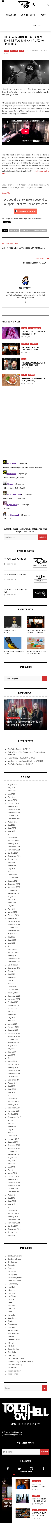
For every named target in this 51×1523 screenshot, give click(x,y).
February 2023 (13, 915)
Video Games (13, 1374)
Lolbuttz (11, 1299)
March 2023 (12, 912)
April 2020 (11, 1021)
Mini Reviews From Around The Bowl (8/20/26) (25, 761)
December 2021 (14, 959)
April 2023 (11, 909)
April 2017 (11, 1133)
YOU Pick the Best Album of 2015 (15, 559)
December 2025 (14, 809)
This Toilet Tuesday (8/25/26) (19, 749)
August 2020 (12, 1008)
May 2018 (11, 1092)
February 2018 (13, 1102)
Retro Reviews (13, 1334)
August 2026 (12, 785)
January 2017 (13, 1142)
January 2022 (13, 955)
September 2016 (14, 1154)
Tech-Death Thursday (16, 1358)
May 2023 (11, 906)
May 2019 (11, 1055)
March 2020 (12, 1024)
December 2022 (14, 921)
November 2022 (14, 924)
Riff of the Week (14, 1340)
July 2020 (11, 1012)
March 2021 (12, 987)
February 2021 (13, 990)
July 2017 (11, 1123)
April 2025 (11, 834)
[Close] (14, 1474)
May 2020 (11, 1018)
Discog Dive (12, 1271)
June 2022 (12, 940)
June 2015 (12, 1201)
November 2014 (14, 1223)
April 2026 (11, 797)
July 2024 (11, 862)
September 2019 (14, 1043)
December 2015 (14, 1182)
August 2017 (12, 1120)
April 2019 (11, 1058)
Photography (13, 1324)
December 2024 (14, 847)
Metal (6, 51)
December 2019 (14, 1033)
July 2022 (11, 937)
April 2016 (11, 1170)
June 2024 (12, 865)
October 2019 (13, 1040)
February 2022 (13, 952)
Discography (12, 1274)
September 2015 (14, 1192)
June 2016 (12, 1164)
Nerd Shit (11, 1306)
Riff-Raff (11, 1346)
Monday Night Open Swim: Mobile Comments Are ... (23, 248)
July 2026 (11, 788)
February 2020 (13, 1027)
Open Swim (34, 344)
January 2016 (13, 1179)
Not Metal (36, 1495)
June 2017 (12, 1126)
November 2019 (14, 1036)
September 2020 (14, 1005)
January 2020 (13, 1030)
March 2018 (12, 1098)
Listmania (11, 1293)
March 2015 (12, 1210)
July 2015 (11, 1198)
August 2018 (12, 1083)
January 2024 (13, 881)
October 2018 (13, 1077)
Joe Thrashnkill (33, 51)
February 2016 (13, 1176)
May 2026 (11, 794)
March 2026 (12, 800)
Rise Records (25, 230)
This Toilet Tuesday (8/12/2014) (35, 262)
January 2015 (13, 1217)
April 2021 (11, 984)
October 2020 (13, 1002)
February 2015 (13, 1213)
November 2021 (14, 962)
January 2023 (13, 918)
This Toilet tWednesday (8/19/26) (20, 764)
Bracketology (13, 1262)
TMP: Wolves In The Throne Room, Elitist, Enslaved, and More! (36, 632)
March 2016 (12, 1173)
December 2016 (14, 1145)
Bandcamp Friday (14, 1259)
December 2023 (14, 884)
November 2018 (14, 1074)
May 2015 (11, 1204)
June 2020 (12, 1015)
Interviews (12, 1290)
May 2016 (11, 1167)
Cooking (11, 1268)
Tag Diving (12, 1355)
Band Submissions (15, 1256)
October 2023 (13, 890)
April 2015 (11, 1207)
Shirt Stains (42, 1510)
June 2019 (12, 1052)
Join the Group (28, 15)
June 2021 (12, 977)
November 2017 (14, 1111)
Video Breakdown (34, 328)
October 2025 (13, 816)
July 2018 (11, 1086)
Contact (37, 26)
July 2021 (11, 974)
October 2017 (13, 1114)
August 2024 (12, 859)
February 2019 (13, 1064)
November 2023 (14, 887)
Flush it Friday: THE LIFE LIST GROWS (21, 758)
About (44, 15)
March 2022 (12, 949)
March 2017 (12, 1136)
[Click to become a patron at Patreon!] (25, 211)
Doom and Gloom (14, 1281)
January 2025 (13, 844)
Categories (11, 15)
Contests (11, 1265)
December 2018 (14, 1070)
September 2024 (14, 856)
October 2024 (13, 853)
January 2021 (13, 993)
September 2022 (14, 931)
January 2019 (13, 1067)
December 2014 (14, 1220)
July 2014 (11, 1235)
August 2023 (12, 897)
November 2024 (14, 850)
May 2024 (11, 869)
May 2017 (11, 1130)
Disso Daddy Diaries (15, 1278)
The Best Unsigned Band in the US (20, 1361)
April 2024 (11, 872)
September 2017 (14, 1117)
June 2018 (12, 1089)
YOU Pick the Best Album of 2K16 (15, 574)
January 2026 (13, 806)
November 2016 (14, 1148)
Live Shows (12, 1296)
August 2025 (12, 822)
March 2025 (12, 837)
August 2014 (12, 1232)
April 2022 (11, 946)
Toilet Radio (36, 1481)
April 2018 (11, 1095)
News (21, 51)
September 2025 (14, 819)
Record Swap (13, 1330)
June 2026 (12, 791)
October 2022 (13, 927)
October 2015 (13, 1189)
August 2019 (12, 1046)
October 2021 (13, 965)
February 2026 (13, 803)
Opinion (11, 1321)
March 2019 (12, 1061)
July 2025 (11, 825)
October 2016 (13, 1151)
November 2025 (14, 813)
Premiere (16, 718)
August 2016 (12, 1158)
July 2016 (11, 1161)
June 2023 (12, 903)
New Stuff (14, 51)
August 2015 (12, 1195)
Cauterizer (14, 230)
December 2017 (14, 1108)
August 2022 (12, 934)
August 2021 (12, 971)
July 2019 (11, 1049)
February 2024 (13, 878)
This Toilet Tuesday (15, 1365)
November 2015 (14, 1185)
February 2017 (13, 1139)
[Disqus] (25, 428)
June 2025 (12, 828)
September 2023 (14, 893)
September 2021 (14, 968)
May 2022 (11, 943)
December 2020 (14, 996)
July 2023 (11, 900)
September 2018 (14, 1080)
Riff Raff (11, 1343)
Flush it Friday (13, 1284)
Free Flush (11, 1287)
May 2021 (11, 980)
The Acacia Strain (40, 230)
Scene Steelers (13, 1349)
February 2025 (13, 841)
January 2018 (13, 1105)
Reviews (31, 375)
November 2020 (14, 999)
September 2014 (14, 1229)
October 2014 (13, 1226)
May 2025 (11, 831)
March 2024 (12, 875)
